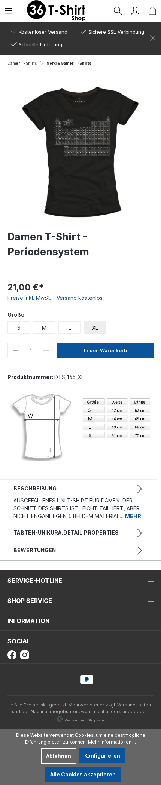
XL (95, 327)
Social (18, 641)
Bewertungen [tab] (34, 550)
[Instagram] (24, 654)
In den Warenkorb (105, 350)
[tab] (78, 501)
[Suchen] (118, 11)
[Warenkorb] (152, 11)
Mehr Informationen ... (112, 742)
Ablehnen (58, 756)
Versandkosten (134, 705)
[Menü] (8, 11)
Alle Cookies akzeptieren (83, 774)
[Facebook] (11, 654)
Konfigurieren (102, 755)
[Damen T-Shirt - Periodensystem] (80, 152)
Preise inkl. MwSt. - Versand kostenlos (55, 298)
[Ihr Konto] (135, 11)
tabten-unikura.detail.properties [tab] (66, 532)
